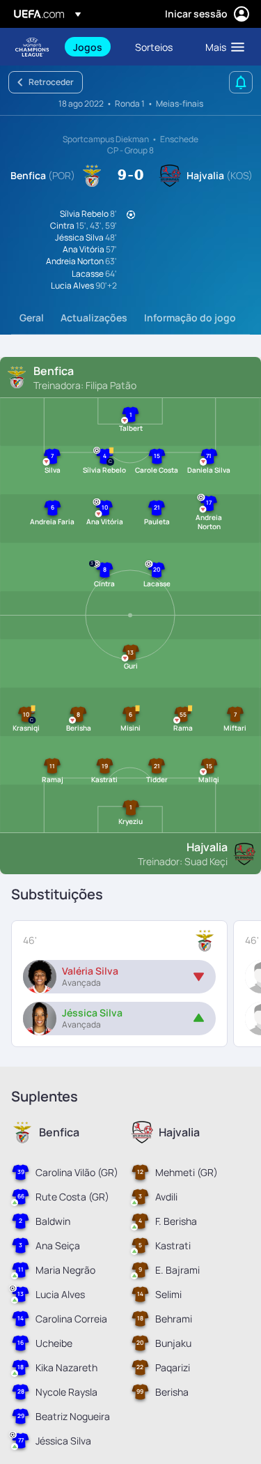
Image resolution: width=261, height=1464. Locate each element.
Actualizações (94, 317)
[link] (87, 46)
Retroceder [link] (51, 82)
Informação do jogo (190, 317)
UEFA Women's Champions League (32, 47)
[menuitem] (92, 46)
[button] (221, 46)
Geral (31, 317)
